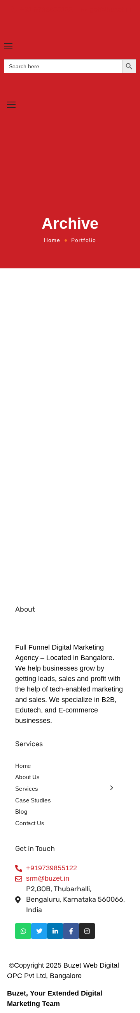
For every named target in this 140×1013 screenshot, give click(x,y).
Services (26, 788)
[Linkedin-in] (55, 931)
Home (52, 240)
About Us (27, 777)
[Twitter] (39, 931)
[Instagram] (87, 931)
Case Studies (33, 800)
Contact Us (29, 823)
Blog (21, 812)
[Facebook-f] (71, 931)
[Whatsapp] (23, 931)
